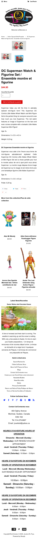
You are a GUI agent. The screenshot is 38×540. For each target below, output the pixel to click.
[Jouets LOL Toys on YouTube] (29, 400)
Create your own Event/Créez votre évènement (19, 375)
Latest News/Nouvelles (19, 300)
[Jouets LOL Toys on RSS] (34, 400)
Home (3, 36)
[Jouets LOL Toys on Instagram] (21, 400)
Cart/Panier (33, 1)
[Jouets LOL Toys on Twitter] (4, 400)
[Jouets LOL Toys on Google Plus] (17, 400)
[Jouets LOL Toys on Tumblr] (25, 400)
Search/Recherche (19, 362)
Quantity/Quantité (7, 92)
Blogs (19, 370)
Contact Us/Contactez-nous (19, 372)
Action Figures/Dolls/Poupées (16, 36)
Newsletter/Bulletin (19, 378)
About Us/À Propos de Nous (19, 367)
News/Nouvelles (19, 380)
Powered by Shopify (19, 536)
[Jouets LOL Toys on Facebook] (9, 400)
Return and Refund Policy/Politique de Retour (19, 388)
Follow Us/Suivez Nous (19, 364)
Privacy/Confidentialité (19, 386)
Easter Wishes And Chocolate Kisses (19, 304)
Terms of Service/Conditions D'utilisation (19, 391)
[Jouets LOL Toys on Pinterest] (13, 400)
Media (19, 383)
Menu (5, 1)
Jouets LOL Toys (29, 534)
